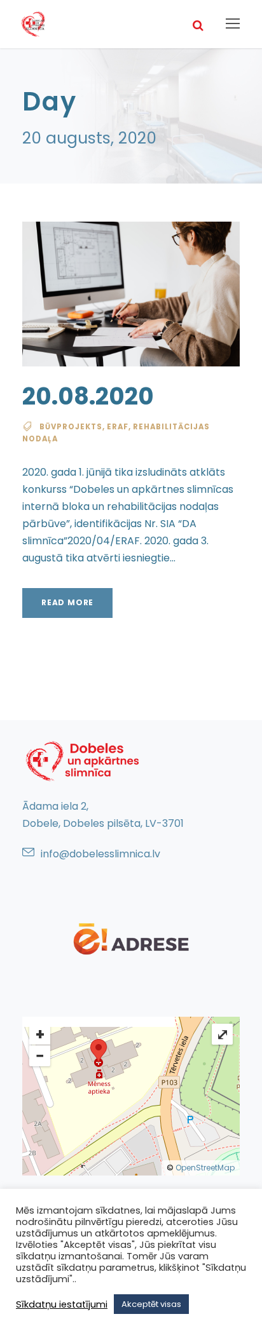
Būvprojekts (70, 427)
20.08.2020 (88, 396)
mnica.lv (139, 854)
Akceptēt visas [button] (151, 1304)
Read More (67, 602)
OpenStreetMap (205, 1167)
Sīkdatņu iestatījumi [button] (61, 1304)
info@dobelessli (80, 854)
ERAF (117, 427)
